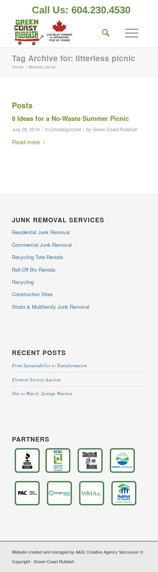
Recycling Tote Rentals (37, 257)
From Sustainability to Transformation (49, 365)
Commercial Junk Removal (42, 244)
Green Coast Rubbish (115, 129)
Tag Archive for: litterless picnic (73, 58)
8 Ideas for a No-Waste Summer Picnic (70, 118)
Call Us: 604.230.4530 (81, 10)
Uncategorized (65, 129)
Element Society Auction (36, 379)
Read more (26, 142)
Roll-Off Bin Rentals (34, 269)
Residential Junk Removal (41, 232)
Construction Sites (32, 294)
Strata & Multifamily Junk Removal (50, 306)
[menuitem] (81, 10)
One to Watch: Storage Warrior (42, 393)
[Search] (102, 32)
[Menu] (127, 32)
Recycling (23, 281)
